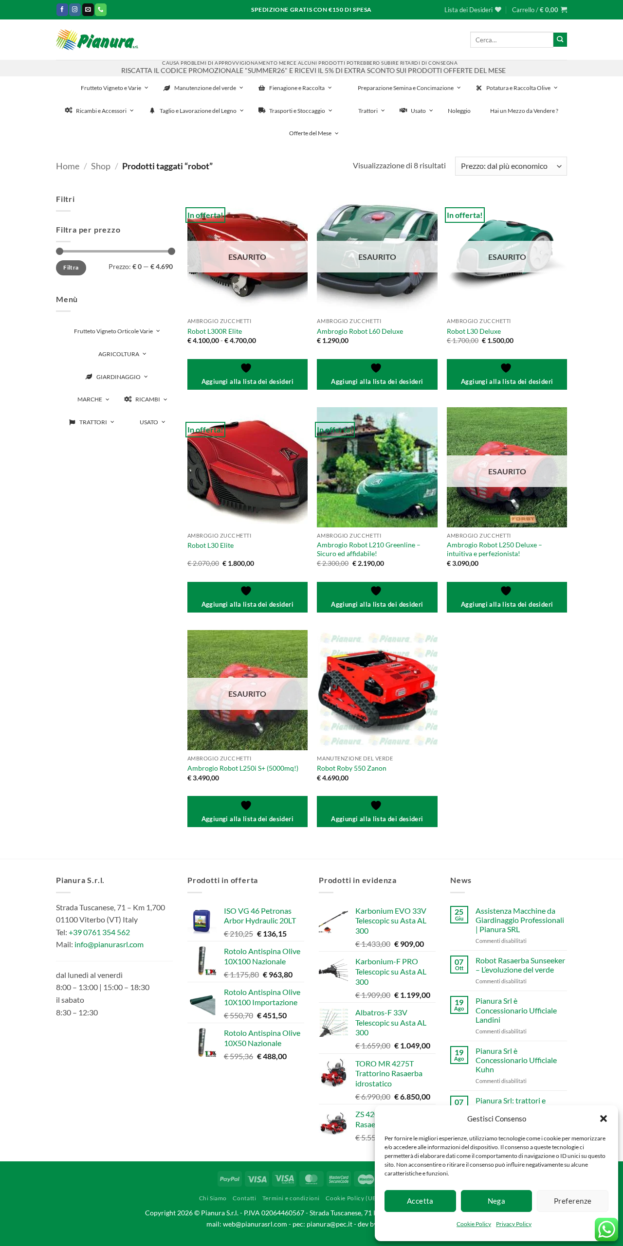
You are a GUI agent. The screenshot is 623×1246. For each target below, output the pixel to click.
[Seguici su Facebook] (62, 9)
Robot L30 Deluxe (474, 331)
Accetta (420, 1200)
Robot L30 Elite (210, 545)
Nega (497, 1200)
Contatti (244, 1198)
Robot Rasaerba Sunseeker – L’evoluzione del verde (520, 965)
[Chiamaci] (101, 9)
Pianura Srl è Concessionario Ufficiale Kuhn (516, 1060)
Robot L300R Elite (214, 331)
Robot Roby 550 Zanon (351, 768)
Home (67, 166)
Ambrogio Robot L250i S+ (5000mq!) (242, 768)
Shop (100, 166)
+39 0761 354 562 (99, 932)
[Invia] (560, 39)
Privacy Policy (513, 1224)
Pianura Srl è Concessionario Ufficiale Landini (516, 1010)
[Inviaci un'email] (88, 9)
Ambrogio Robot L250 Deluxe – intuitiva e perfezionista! (494, 549)
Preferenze (573, 1200)
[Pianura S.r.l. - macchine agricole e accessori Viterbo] (97, 39)
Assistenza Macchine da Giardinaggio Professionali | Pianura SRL (520, 920)
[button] (603, 1118)
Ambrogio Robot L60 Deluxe (360, 331)
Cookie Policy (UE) (352, 1198)
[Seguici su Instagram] (75, 9)
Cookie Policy (474, 1224)
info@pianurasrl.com (109, 944)
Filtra (70, 267)
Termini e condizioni (291, 1198)
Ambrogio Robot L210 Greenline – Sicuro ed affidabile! (369, 549)
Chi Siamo (213, 1198)
